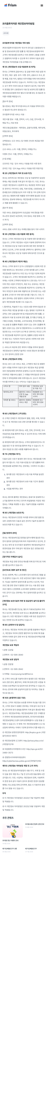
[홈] (10, 6)
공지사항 (5, 33)
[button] (42, 5)
